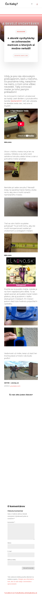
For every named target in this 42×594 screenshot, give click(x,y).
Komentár (11, 522)
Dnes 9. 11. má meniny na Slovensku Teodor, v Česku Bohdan (18, 410)
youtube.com (15, 386)
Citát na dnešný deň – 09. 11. (18, 444)
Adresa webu (12, 560)
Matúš (18, 55)
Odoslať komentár (28, 568)
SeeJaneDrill (16, 101)
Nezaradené (21, 31)
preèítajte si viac (11, 430)
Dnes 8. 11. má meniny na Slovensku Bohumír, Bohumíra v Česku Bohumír (20, 477)
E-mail (9, 551)
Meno (9, 543)
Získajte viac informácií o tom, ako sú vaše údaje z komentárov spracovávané (21, 581)
